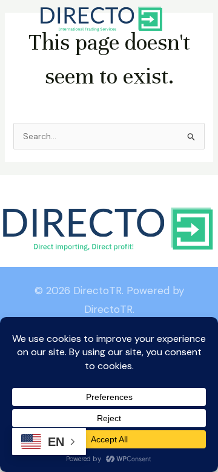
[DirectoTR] (102, 19)
